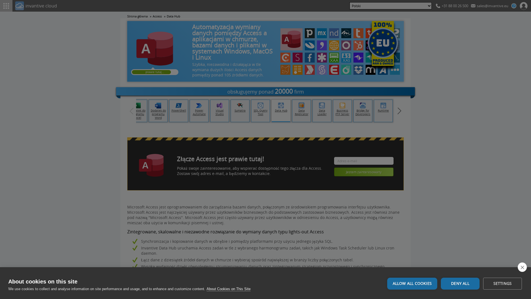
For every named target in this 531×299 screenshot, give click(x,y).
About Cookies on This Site (229, 289)
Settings (502, 283)
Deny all (460, 283)
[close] (522, 267)
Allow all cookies (412, 283)
